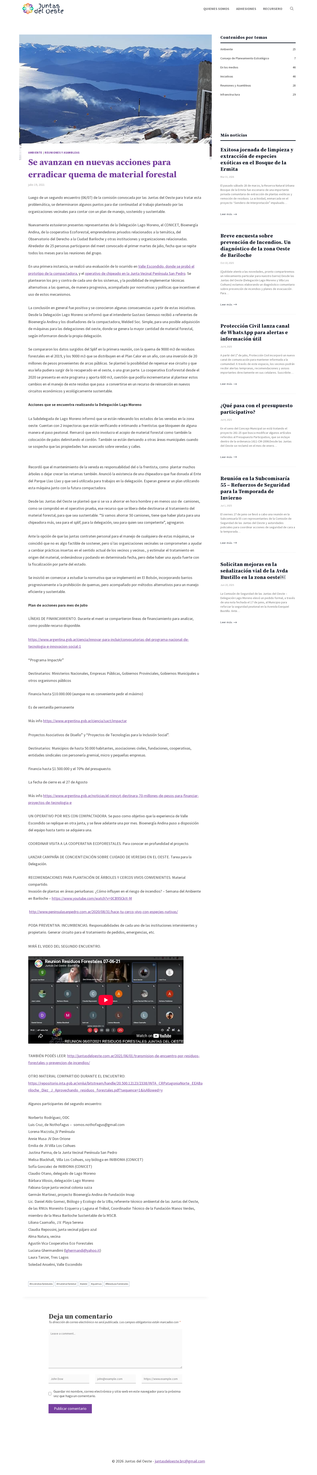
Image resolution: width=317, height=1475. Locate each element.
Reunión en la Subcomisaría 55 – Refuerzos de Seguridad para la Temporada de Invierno (255, 488)
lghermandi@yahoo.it (82, 1250)
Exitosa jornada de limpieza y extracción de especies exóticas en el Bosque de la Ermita (256, 160)
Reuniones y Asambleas (62, 152)
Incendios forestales (41, 1283)
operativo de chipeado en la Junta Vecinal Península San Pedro (135, 273)
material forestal (66, 1283)
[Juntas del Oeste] (42, 8)
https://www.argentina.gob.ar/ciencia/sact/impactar (85, 720)
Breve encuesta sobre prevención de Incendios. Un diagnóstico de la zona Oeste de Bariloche (255, 246)
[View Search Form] (292, 9)
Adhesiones (246, 8)
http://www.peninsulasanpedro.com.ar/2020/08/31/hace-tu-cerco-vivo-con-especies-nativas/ (103, 911)
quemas (96, 1283)
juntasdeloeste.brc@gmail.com (180, 1461)
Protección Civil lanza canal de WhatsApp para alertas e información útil (255, 332)
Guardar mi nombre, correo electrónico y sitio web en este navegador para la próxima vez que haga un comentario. (116, 1393)
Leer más (226, 214)
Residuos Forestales (116, 1283)
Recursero (272, 8)
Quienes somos (216, 8)
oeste (83, 1283)
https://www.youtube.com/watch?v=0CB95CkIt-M (92, 898)
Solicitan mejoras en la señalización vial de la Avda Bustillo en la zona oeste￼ (254, 571)
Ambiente (35, 152)
